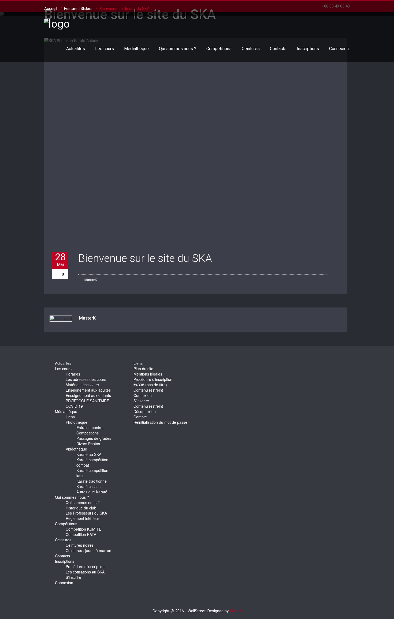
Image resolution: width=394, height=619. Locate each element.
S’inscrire (73, 577)
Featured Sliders (78, 8)
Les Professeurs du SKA (86, 513)
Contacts (278, 48)
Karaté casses (88, 486)
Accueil (50, 8)
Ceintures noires (80, 545)
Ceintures (251, 48)
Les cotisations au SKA (85, 572)
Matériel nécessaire (82, 384)
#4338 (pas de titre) (150, 384)
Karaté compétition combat (92, 462)
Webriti (236, 611)
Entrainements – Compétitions (90, 430)
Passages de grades (93, 438)
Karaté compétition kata (92, 473)
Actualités (75, 48)
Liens (70, 416)
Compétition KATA (81, 534)
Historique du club (81, 508)
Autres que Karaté (91, 491)
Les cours (104, 48)
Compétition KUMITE (83, 529)
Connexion (339, 48)
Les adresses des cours (86, 379)
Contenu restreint (148, 390)
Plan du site (143, 368)
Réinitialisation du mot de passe (160, 422)
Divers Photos (88, 443)
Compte (140, 416)
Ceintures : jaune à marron (88, 550)
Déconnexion (144, 411)
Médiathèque (136, 48)
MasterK (90, 280)
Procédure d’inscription (85, 566)
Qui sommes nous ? (177, 48)
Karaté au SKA (88, 454)
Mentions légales (147, 374)
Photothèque (76, 422)
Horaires (73, 374)
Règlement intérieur (82, 518)
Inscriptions (308, 48)
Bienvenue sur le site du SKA (145, 258)
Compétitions (219, 48)
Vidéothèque (76, 449)
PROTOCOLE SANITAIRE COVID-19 (87, 403)
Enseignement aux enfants (88, 395)
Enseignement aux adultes (88, 390)
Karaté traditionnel (91, 481)
